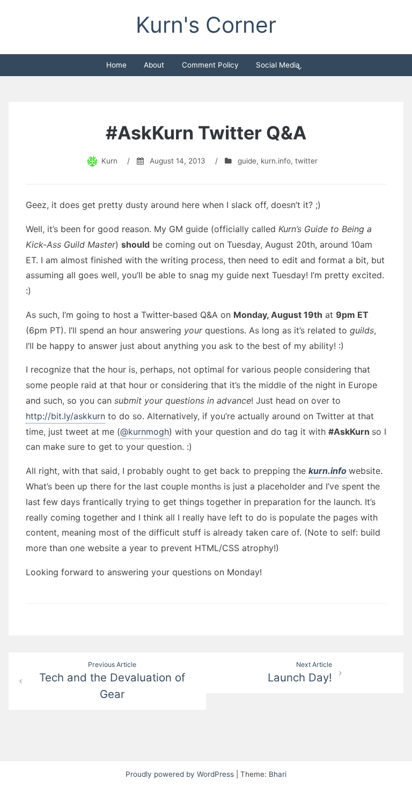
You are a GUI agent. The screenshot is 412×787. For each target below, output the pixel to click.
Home (116, 65)
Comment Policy (210, 65)
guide (247, 161)
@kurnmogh (144, 431)
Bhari (277, 774)
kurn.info (276, 161)
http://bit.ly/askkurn (65, 416)
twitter (306, 161)
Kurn (109, 161)
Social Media (278, 65)
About (154, 65)
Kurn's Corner (206, 24)
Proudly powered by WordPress (181, 774)
